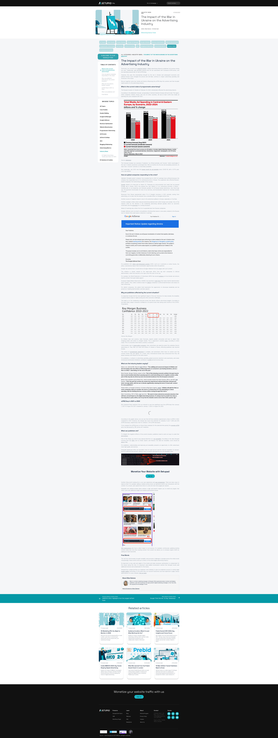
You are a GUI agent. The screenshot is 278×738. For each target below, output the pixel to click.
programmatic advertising (137, 352)
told (141, 367)
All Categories (126, 54)
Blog (127, 713)
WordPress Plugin (117, 719)
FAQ (127, 719)
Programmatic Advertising (107, 46)
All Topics (102, 42)
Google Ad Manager (132, 42)
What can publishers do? (108, 92)
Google (123, 184)
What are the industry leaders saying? (107, 84)
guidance (161, 276)
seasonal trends (141, 68)
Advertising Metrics (160, 46)
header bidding (125, 571)
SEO (137, 46)
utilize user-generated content (141, 264)
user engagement (160, 482)
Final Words (105, 94)
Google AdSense (145, 42)
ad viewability (157, 439)
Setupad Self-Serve (117, 713)
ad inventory (124, 436)
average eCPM (175, 425)
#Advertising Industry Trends (148, 32)
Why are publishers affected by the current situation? (108, 80)
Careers (142, 719)
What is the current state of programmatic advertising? (108, 70)
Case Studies (111, 42)
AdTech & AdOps (129, 46)
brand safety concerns (139, 345)
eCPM (149, 360)
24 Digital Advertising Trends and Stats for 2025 (109, 155)
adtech (149, 282)
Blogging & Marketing (147, 46)
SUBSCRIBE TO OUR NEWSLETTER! (108, 57)
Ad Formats (120, 46)
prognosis (135, 205)
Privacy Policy (143, 716)
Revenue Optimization (158, 42)
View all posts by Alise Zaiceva (130, 588)
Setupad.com (110, 735)
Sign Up (150, 476)
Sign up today (143, 573)
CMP (114, 716)
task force (158, 281)
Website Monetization (172, 42)
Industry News (172, 46)
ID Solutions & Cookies (106, 50)
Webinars (128, 716)
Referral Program (144, 713)
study (166, 341)
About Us (142, 722)
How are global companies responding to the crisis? (109, 74)
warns (159, 387)
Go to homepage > (152, 3)
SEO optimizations (126, 548)
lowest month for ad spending (150, 169)
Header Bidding (121, 42)
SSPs (133, 440)
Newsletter (129, 722)
